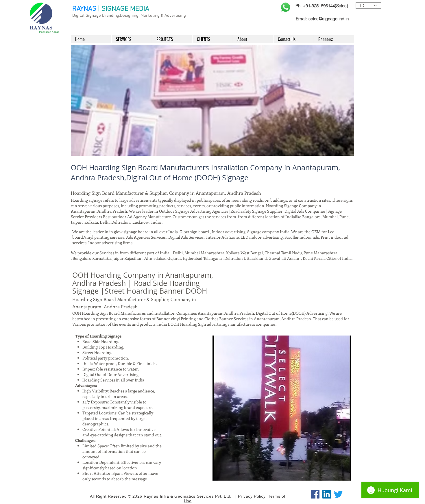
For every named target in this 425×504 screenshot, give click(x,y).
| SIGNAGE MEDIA (123, 9)
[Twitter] (338, 494)
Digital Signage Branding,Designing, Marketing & (118, 15)
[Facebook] (315, 494)
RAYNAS (84, 9)
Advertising (175, 15)
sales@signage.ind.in (328, 18)
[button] (212, 100)
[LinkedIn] (326, 494)
